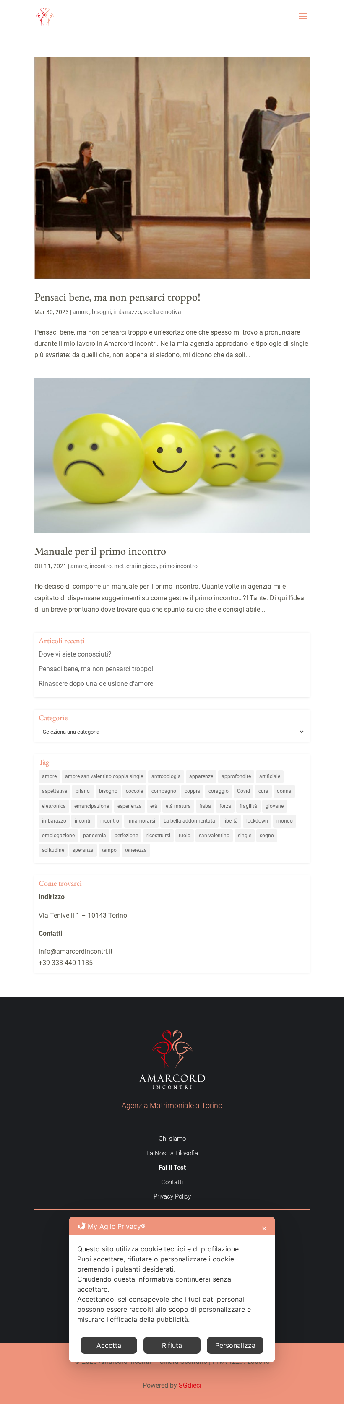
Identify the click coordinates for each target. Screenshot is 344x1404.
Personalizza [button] (235, 1345)
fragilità (248, 806)
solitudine (53, 850)
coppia (192, 791)
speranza (83, 850)
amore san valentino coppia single (104, 776)
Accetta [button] (108, 1345)
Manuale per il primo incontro (100, 551)
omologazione (58, 835)
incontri (83, 821)
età (153, 806)
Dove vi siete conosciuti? (75, 654)
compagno (163, 791)
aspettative (54, 791)
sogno (267, 835)
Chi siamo (172, 1138)
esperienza (129, 806)
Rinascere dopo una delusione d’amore (96, 684)
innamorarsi (141, 821)
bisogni (101, 312)
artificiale (269, 776)
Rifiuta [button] (172, 1345)
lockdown (257, 821)
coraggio (218, 791)
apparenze (201, 776)
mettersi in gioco (135, 566)
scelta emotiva (162, 312)
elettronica (54, 806)
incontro (101, 566)
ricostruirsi (158, 835)
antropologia (166, 776)
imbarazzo (127, 312)
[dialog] (172, 1289)
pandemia (94, 835)
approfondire (236, 776)
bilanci (83, 791)
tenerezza (136, 850)
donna (284, 791)
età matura (178, 806)
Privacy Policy (172, 1196)
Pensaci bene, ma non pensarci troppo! (117, 297)
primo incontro (178, 566)
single (244, 835)
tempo (109, 850)
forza (225, 806)
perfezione (126, 835)
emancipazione (91, 806)
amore (81, 312)
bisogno (108, 791)
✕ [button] (264, 1228)
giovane (275, 806)
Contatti (172, 1182)
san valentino (214, 835)
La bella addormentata (189, 821)
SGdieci (190, 1385)
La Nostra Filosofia (172, 1153)
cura (263, 791)
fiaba (205, 806)
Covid (243, 791)
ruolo (184, 835)
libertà (231, 821)
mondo (284, 821)
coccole (134, 791)
